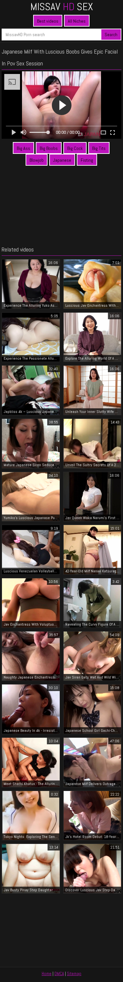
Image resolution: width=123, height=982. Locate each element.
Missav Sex (61, 6)
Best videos (47, 21)
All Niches (77, 21)
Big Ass (23, 148)
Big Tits (99, 148)
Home (46, 973)
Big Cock (75, 148)
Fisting (87, 160)
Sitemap (74, 973)
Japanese (62, 160)
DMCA (59, 973)
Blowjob (37, 160)
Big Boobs (49, 148)
